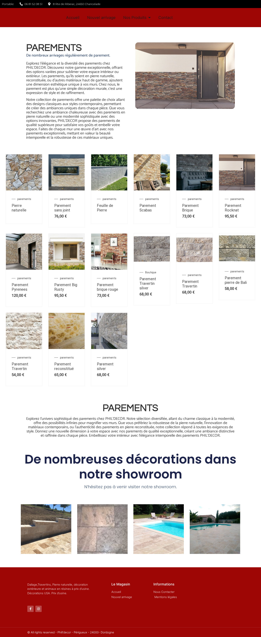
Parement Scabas (147, 207)
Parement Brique (190, 207)
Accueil (72, 17)
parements (24, 199)
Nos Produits (134, 17)
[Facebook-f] (30, 609)
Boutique (150, 272)
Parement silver (105, 366)
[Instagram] (38, 609)
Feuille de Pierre (105, 207)
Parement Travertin (190, 283)
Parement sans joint (62, 207)
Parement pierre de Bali (236, 280)
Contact (165, 17)
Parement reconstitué (64, 366)
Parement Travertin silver (147, 283)
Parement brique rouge (107, 287)
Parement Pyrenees (20, 287)
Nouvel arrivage (101, 17)
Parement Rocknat (233, 207)
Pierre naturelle (19, 207)
